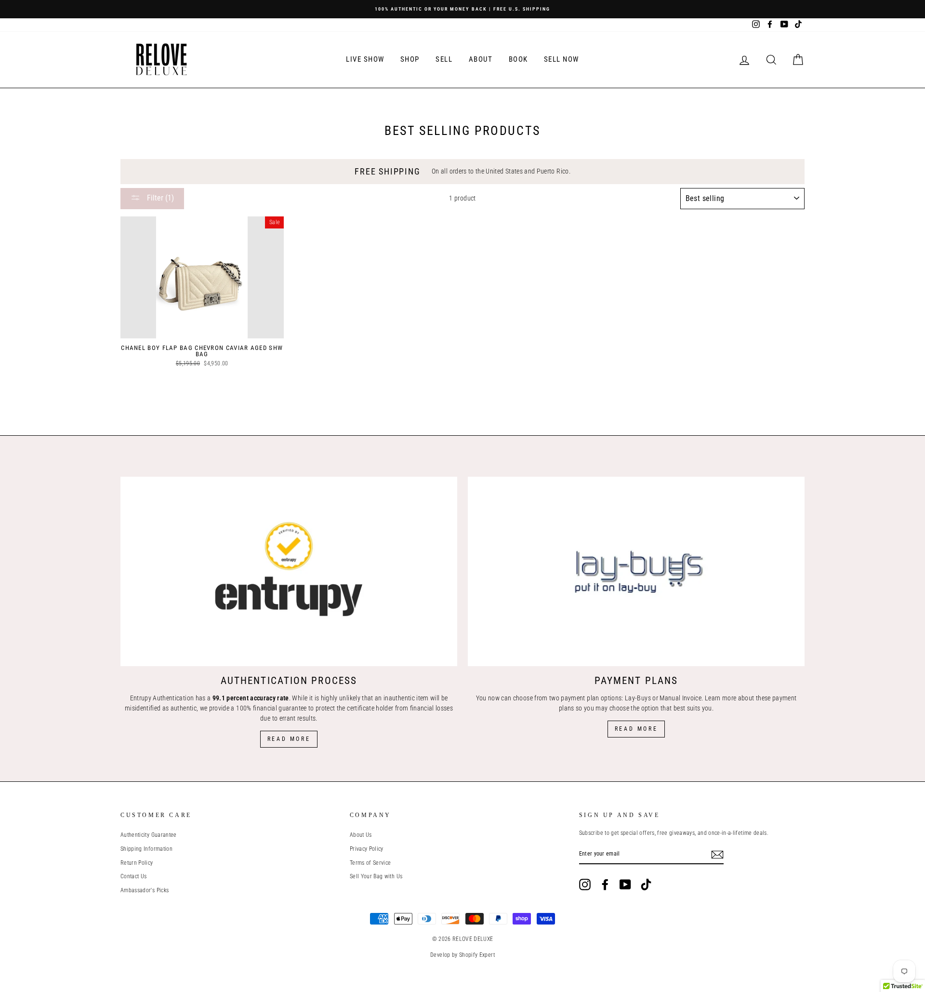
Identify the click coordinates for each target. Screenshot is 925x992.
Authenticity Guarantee (148, 834)
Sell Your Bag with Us (376, 876)
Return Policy (136, 862)
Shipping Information (146, 848)
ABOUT (481, 59)
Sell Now (561, 59)
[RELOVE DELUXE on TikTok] (646, 884)
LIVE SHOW (365, 59)
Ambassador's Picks (144, 890)
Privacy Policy (366, 848)
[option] (462, 9)
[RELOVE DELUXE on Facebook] (605, 884)
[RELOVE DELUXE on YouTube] (625, 884)
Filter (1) (159, 197)
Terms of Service (370, 862)
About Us (361, 834)
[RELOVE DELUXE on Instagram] (585, 884)
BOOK (518, 59)
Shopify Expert (477, 955)
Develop (440, 955)
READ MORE (636, 728)
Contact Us (133, 876)
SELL (444, 59)
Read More (288, 739)
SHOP (410, 59)
